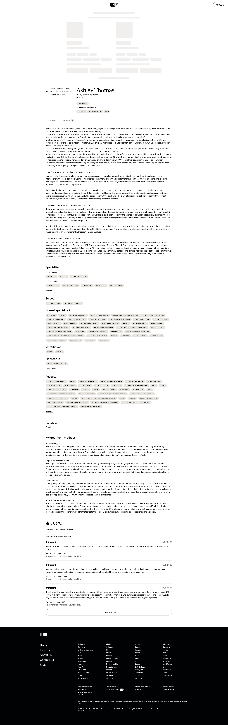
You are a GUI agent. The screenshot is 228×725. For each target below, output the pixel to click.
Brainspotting (52, 443)
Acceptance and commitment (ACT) (61, 500)
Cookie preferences (168, 689)
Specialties (53, 267)
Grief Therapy (52, 480)
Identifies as (53, 347)
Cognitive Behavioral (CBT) (57, 460)
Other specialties (52, 281)
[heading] (54, 523)
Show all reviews (109, 612)
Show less (49, 290)
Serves (50, 298)
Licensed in (53, 359)
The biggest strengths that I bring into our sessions (68, 205)
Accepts (51, 376)
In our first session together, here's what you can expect (69, 172)
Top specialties (51, 272)
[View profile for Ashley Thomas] (59, 100)
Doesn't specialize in (58, 310)
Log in (217, 5)
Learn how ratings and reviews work (59, 530)
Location (51, 423)
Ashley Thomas (95, 90)
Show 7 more (51, 369)
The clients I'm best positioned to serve (63, 238)
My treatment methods (61, 437)
